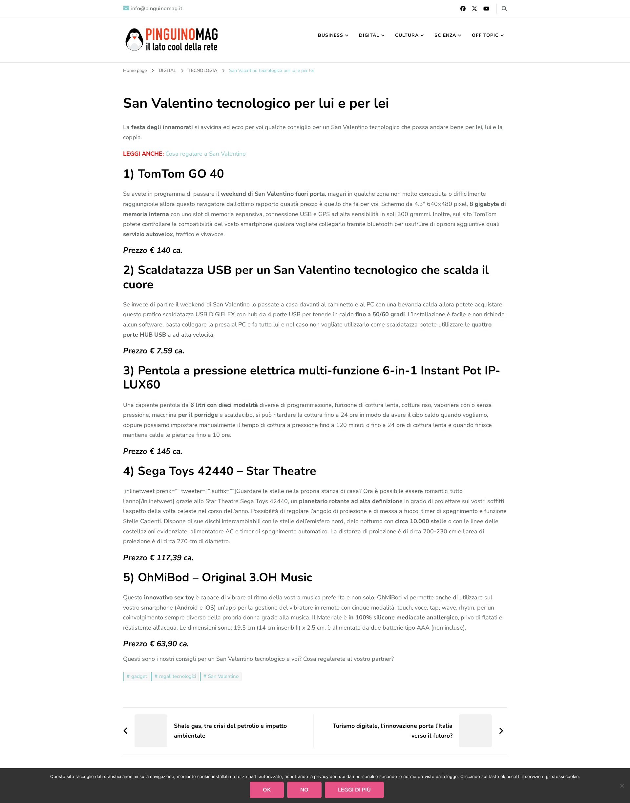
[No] (622, 785)
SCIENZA (445, 35)
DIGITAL (369, 35)
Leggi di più (354, 789)
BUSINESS (330, 35)
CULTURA (407, 35)
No (304, 789)
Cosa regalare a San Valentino (205, 154)
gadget (139, 676)
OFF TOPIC (485, 35)
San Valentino (223, 676)
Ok (267, 789)
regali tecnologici (177, 676)
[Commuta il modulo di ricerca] (504, 8)
